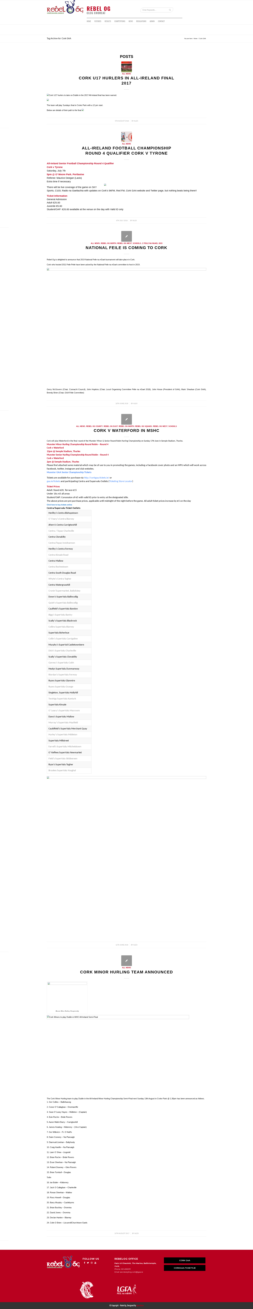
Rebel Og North (108, 243)
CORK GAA (184, 1260)
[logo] (65, 9)
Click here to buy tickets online (59, 505)
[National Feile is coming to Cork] (126, 236)
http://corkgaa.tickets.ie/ (96, 478)
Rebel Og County (94, 426)
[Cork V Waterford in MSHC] (126, 419)
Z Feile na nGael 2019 (152, 243)
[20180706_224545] (126, 137)
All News (126, 74)
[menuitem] (89, 21)
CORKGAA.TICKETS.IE (185, 1268)
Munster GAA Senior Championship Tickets (69, 472)
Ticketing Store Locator (120, 481)
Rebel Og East (111, 426)
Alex (136, 121)
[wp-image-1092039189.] (126, 66)
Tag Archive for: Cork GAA (59, 38)
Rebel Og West (124, 243)
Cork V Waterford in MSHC (126, 430)
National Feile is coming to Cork (126, 247)
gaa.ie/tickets (53, 481)
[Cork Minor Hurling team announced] (126, 960)
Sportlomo (140, 1305)
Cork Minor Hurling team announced (126, 972)
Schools (137, 243)
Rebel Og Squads (143, 426)
